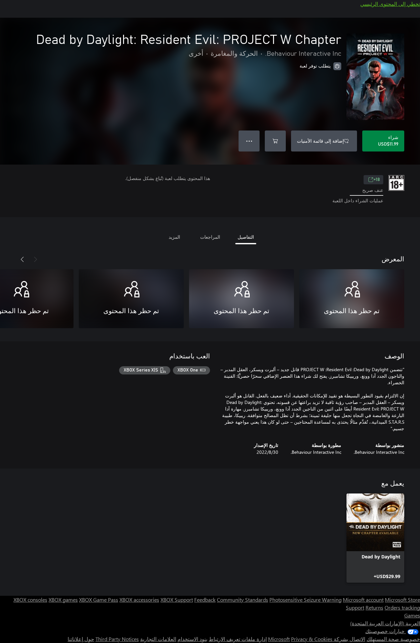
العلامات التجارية (158, 638)
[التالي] (22, 259)
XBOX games (63, 599)
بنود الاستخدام (192, 638)
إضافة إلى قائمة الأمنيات (320, 141)
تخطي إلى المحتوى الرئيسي (390, 3)
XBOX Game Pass (98, 599)
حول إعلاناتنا (81, 638)
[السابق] (35, 259)
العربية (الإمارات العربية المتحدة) (385, 623)
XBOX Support (176, 599)
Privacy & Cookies (311, 638)
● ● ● (249, 141)
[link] (375, 538)
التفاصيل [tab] (246, 237)
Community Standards (242, 599)
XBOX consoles (30, 599)
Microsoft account (363, 599)
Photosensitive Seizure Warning (305, 599)
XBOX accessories (139, 599)
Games (412, 615)
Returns (374, 607)
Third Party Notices (117, 638)
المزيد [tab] (174, 237)
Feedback (205, 599)
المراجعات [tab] (210, 237)
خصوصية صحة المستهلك (393, 638)
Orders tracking (402, 607)
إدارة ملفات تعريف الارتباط (238, 638)
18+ (376, 179)
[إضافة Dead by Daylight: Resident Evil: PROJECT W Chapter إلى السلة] (275, 141)
